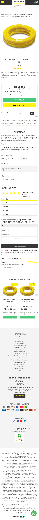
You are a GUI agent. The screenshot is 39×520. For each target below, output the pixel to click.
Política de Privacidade (19, 347)
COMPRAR (10, 317)
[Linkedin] (25, 421)
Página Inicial (5, 14)
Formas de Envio (19, 343)
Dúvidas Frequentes (19, 351)
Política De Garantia (19, 362)
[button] (36, 294)
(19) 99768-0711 (19, 384)
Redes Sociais (19, 368)
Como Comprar (19, 349)
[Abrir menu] (2, 2)
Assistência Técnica (19, 364)
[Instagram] (14, 421)
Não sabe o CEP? (33, 116)
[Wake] (16, 517)
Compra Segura (19, 341)
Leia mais (4, 77)
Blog (19, 370)
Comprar (19, 100)
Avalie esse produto (19, 246)
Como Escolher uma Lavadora (19, 353)
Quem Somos (19, 337)
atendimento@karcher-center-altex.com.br (19, 387)
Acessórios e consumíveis (17, 14)
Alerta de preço (20, 105)
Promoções (19, 366)
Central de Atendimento (20, 358)
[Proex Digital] (23, 517)
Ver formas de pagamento (18, 95)
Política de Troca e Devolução (19, 360)
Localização (19, 339)
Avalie (24, 68)
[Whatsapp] (34, 513)
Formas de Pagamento (19, 345)
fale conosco (19, 395)
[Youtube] (21, 421)
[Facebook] (18, 421)
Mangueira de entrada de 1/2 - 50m (20, 16)
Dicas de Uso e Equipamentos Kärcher (19, 356)
